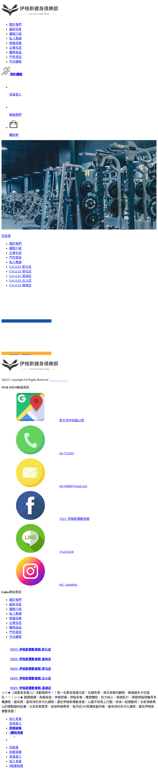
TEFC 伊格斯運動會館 (74, 518)
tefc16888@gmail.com (73, 486)
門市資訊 (15, 57)
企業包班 (15, 47)
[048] (26, 321)
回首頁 (6, 236)
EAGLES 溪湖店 (20, 276)
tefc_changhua (68, 584)
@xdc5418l (66, 551)
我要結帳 (16, 766)
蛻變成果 (15, 43)
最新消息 (15, 29)
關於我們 (15, 24)
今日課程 (15, 61)
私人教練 (15, 38)
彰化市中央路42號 (71, 420)
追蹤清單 (15, 752)
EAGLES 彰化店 (20, 266)
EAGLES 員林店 (20, 285)
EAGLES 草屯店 (20, 271)
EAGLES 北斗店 (20, 280)
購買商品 (15, 52)
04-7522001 (66, 453)
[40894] (26, 353)
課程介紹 (15, 33)
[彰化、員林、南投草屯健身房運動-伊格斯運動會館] (30, 14)
